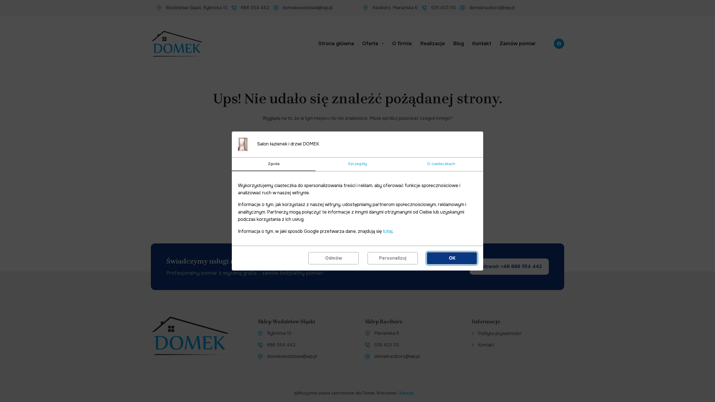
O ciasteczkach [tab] (441, 163)
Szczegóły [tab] (357, 163)
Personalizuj (392, 258)
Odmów (333, 258)
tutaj (387, 231)
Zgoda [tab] (274, 163)
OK (452, 258)
